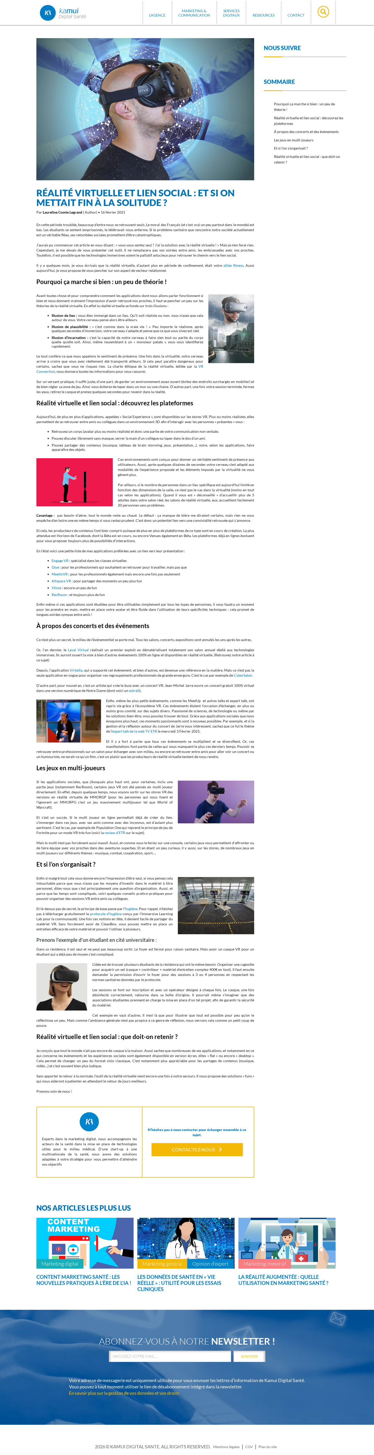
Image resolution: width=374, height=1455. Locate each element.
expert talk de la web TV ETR (134, 731)
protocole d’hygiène (106, 914)
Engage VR (60, 560)
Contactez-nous (193, 1149)
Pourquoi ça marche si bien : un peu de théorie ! (304, 107)
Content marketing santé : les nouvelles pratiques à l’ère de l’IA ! (83, 1280)
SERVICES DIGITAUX (231, 13)
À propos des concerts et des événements (306, 131)
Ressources (264, 15)
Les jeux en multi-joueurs (293, 140)
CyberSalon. (243, 675)
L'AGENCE (157, 15)
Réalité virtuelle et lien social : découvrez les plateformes (308, 121)
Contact (296, 15)
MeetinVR (60, 574)
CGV (249, 1447)
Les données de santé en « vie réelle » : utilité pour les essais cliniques (179, 1283)
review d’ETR (115, 832)
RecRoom (59, 594)
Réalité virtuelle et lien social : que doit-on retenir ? (307, 159)
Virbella (76, 670)
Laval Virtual (78, 650)
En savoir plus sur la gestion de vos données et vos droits (124, 1393)
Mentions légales (226, 1447)
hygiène (131, 909)
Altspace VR (61, 581)
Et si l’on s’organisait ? (291, 148)
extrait (134, 690)
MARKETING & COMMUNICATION (194, 13)
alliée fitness (233, 265)
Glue (55, 567)
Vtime (56, 588)
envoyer (249, 1356)
